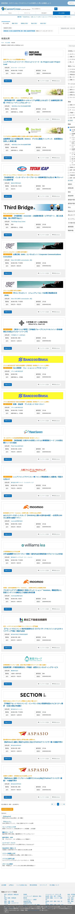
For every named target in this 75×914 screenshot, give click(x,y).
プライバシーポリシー (34, 910)
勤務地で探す (24, 23)
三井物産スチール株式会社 (18, 335)
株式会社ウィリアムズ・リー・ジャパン (21, 557)
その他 (69, 903)
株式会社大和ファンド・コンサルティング (22, 482)
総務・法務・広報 (9, 901)
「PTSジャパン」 (7, 821)
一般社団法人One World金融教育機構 (21, 106)
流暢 (72, 56)
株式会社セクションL (16, 709)
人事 (5, 899)
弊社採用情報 (33, 885)
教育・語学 (71, 899)
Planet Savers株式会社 (17, 446)
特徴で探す (43, 23)
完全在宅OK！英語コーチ (9, 848)
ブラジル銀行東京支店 (17, 371)
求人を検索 (61, 13)
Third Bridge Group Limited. (18, 221)
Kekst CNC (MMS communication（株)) (21, 260)
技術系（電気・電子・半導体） (54, 896)
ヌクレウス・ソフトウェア (18, 67)
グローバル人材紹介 (7, 864)
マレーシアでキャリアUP (9, 827)
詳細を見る (8, 80)
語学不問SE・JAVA (7, 837)
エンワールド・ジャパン (8, 842)
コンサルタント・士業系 (29, 899)
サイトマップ (43, 885)
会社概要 (3, 885)
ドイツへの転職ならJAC (8, 853)
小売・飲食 (71, 898)
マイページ (27, 13)
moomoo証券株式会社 (17, 521)
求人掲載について (54, 885)
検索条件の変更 (7, 28)
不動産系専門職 (27, 903)
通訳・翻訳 (71, 901)
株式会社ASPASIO (16, 745)
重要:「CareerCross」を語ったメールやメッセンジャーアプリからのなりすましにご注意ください (45, 17)
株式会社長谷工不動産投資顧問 (19, 634)
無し (72, 62)
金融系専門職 (27, 901)
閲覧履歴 (44, 13)
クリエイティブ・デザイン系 (53, 894)
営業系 (25, 894)
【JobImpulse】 (6, 816)
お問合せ (11, 885)
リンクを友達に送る (21, 885)
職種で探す (15, 23)
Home (10, 13)
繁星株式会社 (14, 670)
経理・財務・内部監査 (10, 898)
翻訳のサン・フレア (7, 832)
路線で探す (34, 23)
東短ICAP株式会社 (16, 183)
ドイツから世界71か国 (8, 858)
